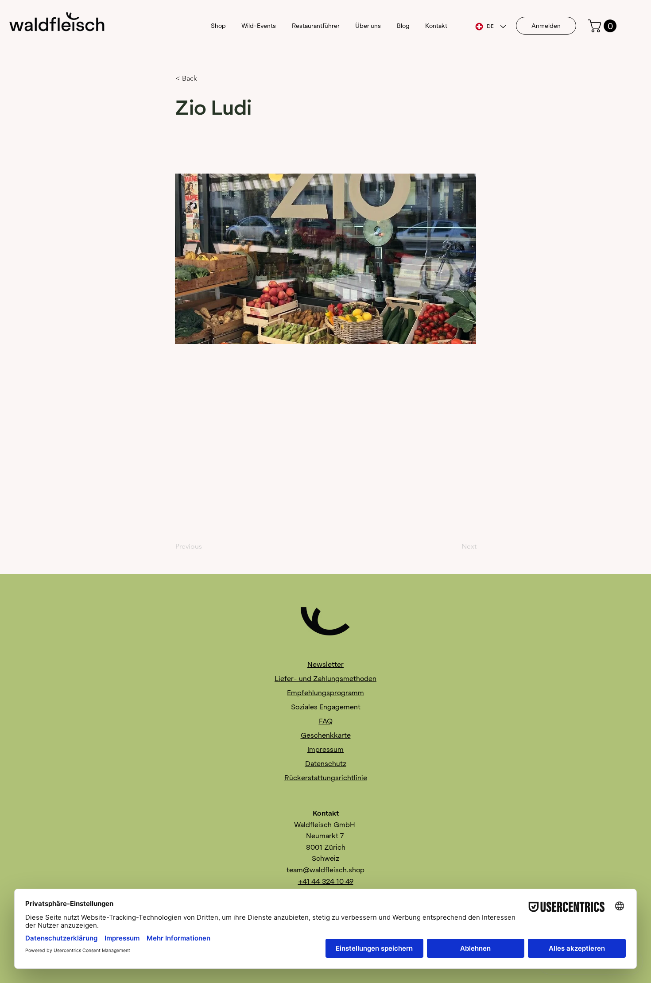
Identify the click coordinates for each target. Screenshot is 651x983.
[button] (204, 78)
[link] (604, 25)
